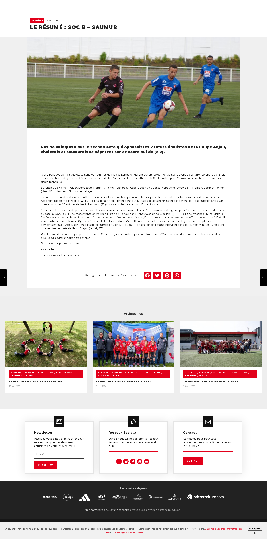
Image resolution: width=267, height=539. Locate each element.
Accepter (255, 528)
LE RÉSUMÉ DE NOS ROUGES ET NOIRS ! (36, 381)
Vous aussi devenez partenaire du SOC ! (157, 510)
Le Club (29, 376)
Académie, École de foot (39, 373)
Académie (37, 20)
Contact (193, 461)
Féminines (16, 376)
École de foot (64, 373)
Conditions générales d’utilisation (128, 532)
